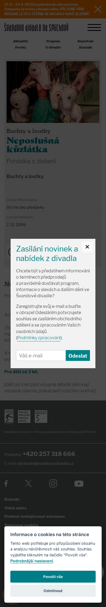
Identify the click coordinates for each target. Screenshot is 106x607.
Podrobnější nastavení (31, 561)
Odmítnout (53, 591)
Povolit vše (53, 577)
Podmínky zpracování (39, 337)
